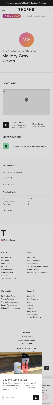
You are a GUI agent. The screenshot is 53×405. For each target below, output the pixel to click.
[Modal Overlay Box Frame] (21, 378)
